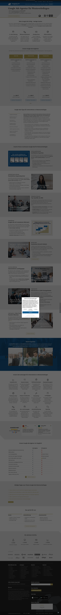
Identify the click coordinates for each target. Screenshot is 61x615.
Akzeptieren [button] (30, 312)
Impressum (35, 316)
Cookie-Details (26, 316)
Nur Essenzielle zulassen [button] (30, 314)
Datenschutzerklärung (31, 316)
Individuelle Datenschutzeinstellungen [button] (30, 315)
